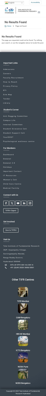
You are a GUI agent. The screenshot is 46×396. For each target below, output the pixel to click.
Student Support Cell (14, 133)
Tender (6, 99)
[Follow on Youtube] (18, 203)
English (11, 3)
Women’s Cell (10, 180)
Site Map (7, 95)
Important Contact (12, 171)
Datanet (7, 159)
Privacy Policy (10, 86)
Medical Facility (11, 188)
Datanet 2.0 (9, 163)
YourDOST (8, 137)
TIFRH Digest (10, 210)
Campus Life (9, 120)
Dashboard (8, 155)
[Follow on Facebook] (5, 203)
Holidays (7, 167)
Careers (7, 74)
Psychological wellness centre (19, 141)
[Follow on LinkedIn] (24, 203)
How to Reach (10, 82)
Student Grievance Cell (15, 129)
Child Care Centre (12, 184)
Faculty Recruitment (13, 78)
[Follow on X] (12, 203)
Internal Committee (13, 125)
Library (6, 103)
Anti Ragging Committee (15, 116)
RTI (5, 90)
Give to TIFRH (11, 230)
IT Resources (10, 175)
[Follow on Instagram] (30, 203)
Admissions (9, 69)
